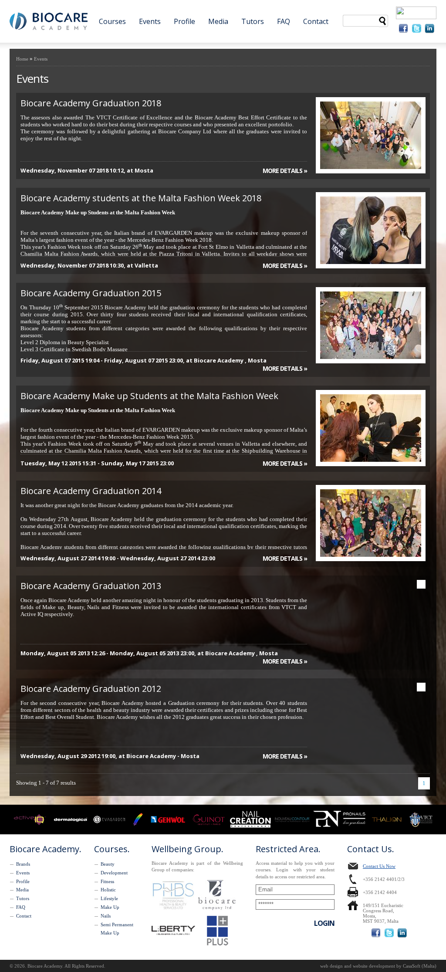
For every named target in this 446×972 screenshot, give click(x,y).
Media (218, 21)
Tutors (252, 21)
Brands (23, 864)
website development (374, 966)
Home (22, 58)
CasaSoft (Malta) (419, 966)
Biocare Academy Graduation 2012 (90, 688)
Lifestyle (109, 898)
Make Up (110, 907)
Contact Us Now (379, 866)
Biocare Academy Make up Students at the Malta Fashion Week (149, 396)
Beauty (108, 864)
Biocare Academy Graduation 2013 (90, 586)
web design (331, 966)
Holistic (108, 889)
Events (150, 21)
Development (114, 872)
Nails (106, 915)
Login (324, 923)
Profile (184, 21)
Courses (112, 21)
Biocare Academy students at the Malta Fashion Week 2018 (140, 198)
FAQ (283, 21)
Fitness (107, 881)
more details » (285, 170)
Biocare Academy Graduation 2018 (90, 103)
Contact (315, 21)
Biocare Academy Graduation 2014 (90, 491)
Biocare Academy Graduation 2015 (90, 293)
